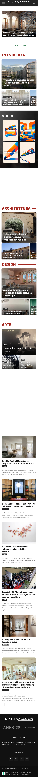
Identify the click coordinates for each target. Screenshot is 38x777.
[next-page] (6, 704)
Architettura (7, 76)
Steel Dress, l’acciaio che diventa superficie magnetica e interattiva (18, 33)
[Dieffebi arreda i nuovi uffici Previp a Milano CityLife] (15, 307)
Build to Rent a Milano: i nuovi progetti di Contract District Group (18, 462)
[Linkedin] (27, 759)
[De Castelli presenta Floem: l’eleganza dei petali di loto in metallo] (19, 530)
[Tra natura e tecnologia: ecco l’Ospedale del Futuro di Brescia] (19, 74)
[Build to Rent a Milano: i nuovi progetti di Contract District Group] (19, 444)
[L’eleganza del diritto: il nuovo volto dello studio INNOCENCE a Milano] (19, 487)
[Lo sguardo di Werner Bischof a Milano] (19, 342)
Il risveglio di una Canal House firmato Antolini (16, 640)
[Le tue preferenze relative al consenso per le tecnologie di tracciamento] (3, 773)
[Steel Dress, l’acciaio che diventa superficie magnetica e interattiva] (19, 26)
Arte (5, 344)
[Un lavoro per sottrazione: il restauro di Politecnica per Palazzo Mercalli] (15, 251)
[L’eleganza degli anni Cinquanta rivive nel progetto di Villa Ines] (19, 227)
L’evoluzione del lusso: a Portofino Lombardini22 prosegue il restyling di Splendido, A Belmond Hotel (18, 685)
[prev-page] (3, 704)
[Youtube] (22, 759)
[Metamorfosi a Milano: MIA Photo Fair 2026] (27, 362)
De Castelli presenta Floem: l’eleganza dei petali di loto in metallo (15, 549)
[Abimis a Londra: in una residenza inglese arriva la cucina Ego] (19, 283)
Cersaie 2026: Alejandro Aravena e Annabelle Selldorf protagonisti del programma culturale (18, 594)
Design (5, 30)
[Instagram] (16, 759)
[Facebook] (11, 759)
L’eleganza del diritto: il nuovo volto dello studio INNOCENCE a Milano (18, 505)
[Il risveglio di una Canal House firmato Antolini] (19, 623)
